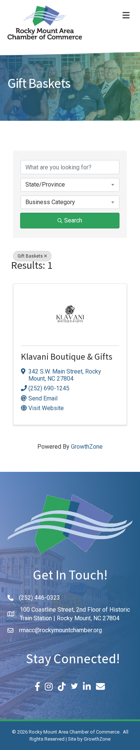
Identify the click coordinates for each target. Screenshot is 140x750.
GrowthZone (87, 446)
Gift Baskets (30, 256)
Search (73, 220)
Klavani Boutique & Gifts (66, 358)
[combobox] (70, 184)
